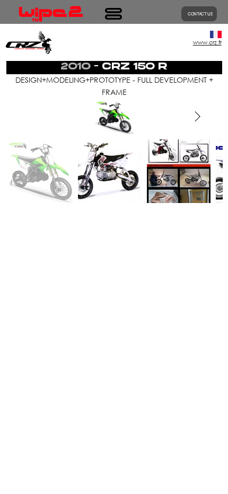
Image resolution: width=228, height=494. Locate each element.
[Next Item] (197, 117)
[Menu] (114, 13)
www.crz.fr (207, 42)
